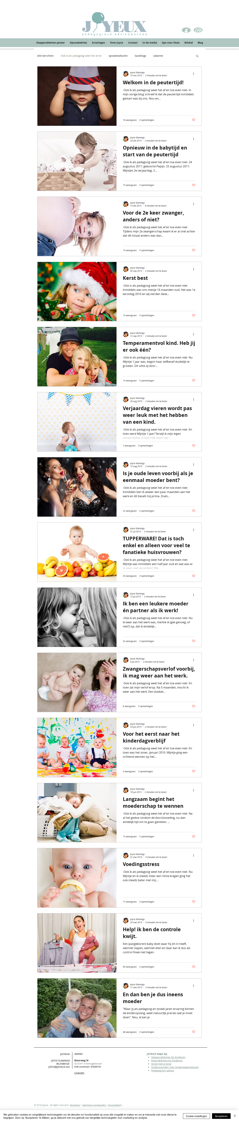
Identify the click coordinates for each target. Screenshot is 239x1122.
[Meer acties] (195, 74)
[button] (197, 56)
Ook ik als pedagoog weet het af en (81, 55)
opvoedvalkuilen (118, 55)
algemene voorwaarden (94, 1105)
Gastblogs (140, 55)
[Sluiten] (235, 1116)
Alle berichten (45, 55)
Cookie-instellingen (196, 1116)
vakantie (158, 55)
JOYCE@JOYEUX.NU (59, 1066)
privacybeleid (114, 1105)
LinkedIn (79, 1073)
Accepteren (221, 1116)
